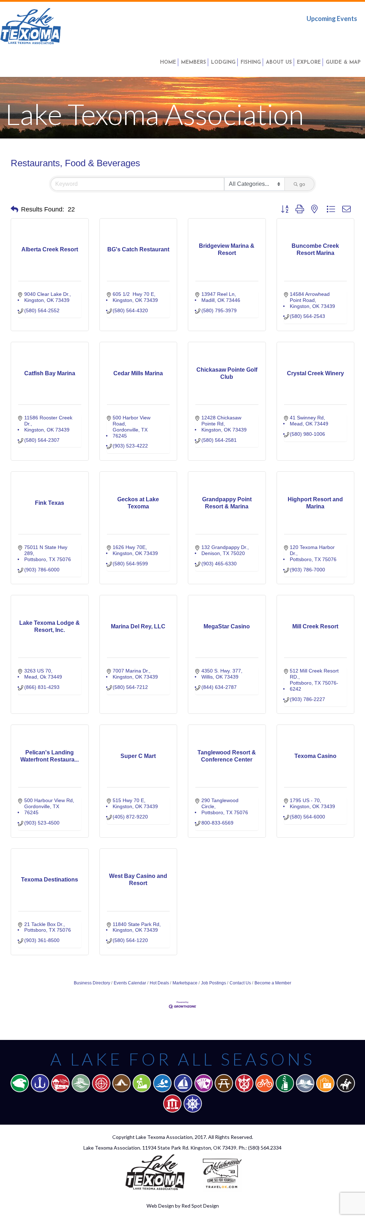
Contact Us (240, 982)
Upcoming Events (332, 18)
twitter (329, 33)
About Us (279, 62)
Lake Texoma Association (164, 1137)
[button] (14, 209)
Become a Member (273, 982)
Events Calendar (130, 982)
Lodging (223, 62)
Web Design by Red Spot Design (182, 1206)
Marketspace (185, 982)
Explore (309, 62)
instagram (352, 33)
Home (168, 62)
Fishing (251, 62)
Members (193, 62)
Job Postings (213, 982)
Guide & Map (343, 62)
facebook (307, 33)
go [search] (302, 184)
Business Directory (92, 982)
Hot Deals (159, 982)
